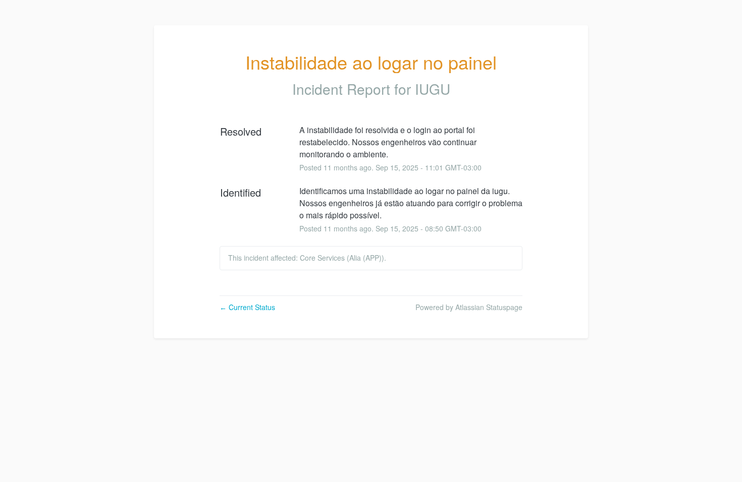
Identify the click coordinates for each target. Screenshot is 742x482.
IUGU (432, 89)
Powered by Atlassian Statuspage (468, 307)
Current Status (247, 307)
